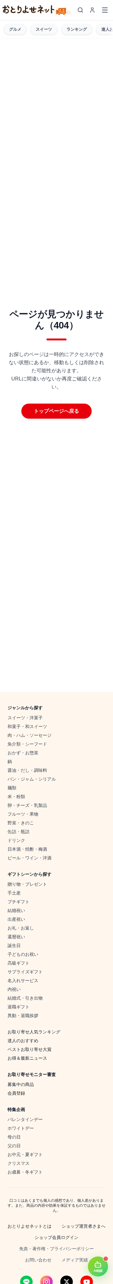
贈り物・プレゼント (27, 884)
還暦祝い (16, 936)
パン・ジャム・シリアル (32, 779)
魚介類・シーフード (27, 743)
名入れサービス (23, 980)
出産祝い (16, 919)
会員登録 (16, 1093)
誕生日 (14, 945)
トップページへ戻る (56, 411)
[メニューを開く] (104, 10)
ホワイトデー (21, 1128)
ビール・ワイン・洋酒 (29, 857)
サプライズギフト (25, 971)
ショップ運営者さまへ (83, 1226)
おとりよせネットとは (29, 1226)
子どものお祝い (23, 954)
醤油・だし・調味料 (27, 770)
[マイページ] (92, 10)
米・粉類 (16, 796)
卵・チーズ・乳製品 (27, 805)
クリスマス (19, 1163)
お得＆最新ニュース (27, 1058)
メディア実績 (75, 1259)
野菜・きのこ (21, 822)
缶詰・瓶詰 (19, 831)
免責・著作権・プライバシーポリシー (56, 1248)
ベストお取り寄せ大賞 (29, 1049)
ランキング (77, 29)
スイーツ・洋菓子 (25, 717)
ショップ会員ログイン (56, 1237)
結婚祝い (16, 910)
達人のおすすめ (23, 1040)
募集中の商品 (21, 1084)
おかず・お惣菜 (23, 752)
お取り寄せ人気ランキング (34, 1031)
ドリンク (16, 840)
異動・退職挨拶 (23, 1015)
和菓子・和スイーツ (27, 726)
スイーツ (44, 29)
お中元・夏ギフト (25, 1154)
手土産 (14, 892)
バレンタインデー (25, 1119)
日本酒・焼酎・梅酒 (27, 849)
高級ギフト (19, 963)
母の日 (14, 1136)
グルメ (15, 29)
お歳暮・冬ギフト (25, 1171)
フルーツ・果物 (23, 814)
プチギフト (19, 901)
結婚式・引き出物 (25, 998)
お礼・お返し (21, 927)
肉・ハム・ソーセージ (29, 735)
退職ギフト (19, 1006)
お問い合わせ (38, 1259)
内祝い (14, 989)
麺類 (12, 787)
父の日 (14, 1145)
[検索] (80, 10)
